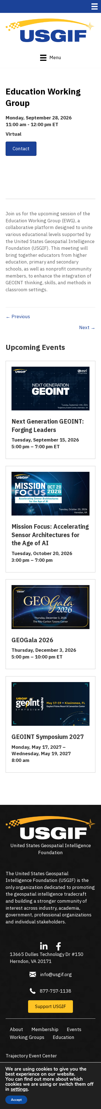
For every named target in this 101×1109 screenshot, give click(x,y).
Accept (16, 1100)
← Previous (18, 316)
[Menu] (94, 6)
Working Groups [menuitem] (27, 1037)
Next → (87, 327)
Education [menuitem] (63, 1037)
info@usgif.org (56, 974)
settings (19, 1089)
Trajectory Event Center (31, 1056)
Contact (21, 148)
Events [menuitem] (74, 1029)
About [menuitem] (16, 1029)
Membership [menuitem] (44, 1029)
